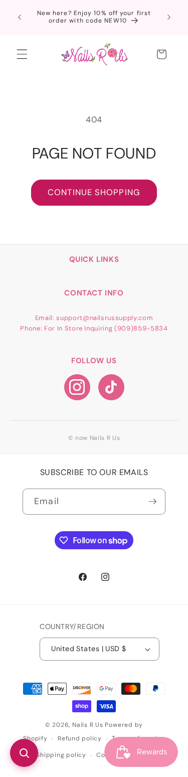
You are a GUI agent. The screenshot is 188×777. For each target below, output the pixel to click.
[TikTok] (111, 387)
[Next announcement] (169, 17)
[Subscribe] (152, 502)
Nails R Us (88, 725)
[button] (22, 54)
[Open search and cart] (24, 753)
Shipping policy (61, 755)
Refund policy (80, 738)
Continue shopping (94, 192)
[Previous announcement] (20, 17)
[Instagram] (77, 387)
